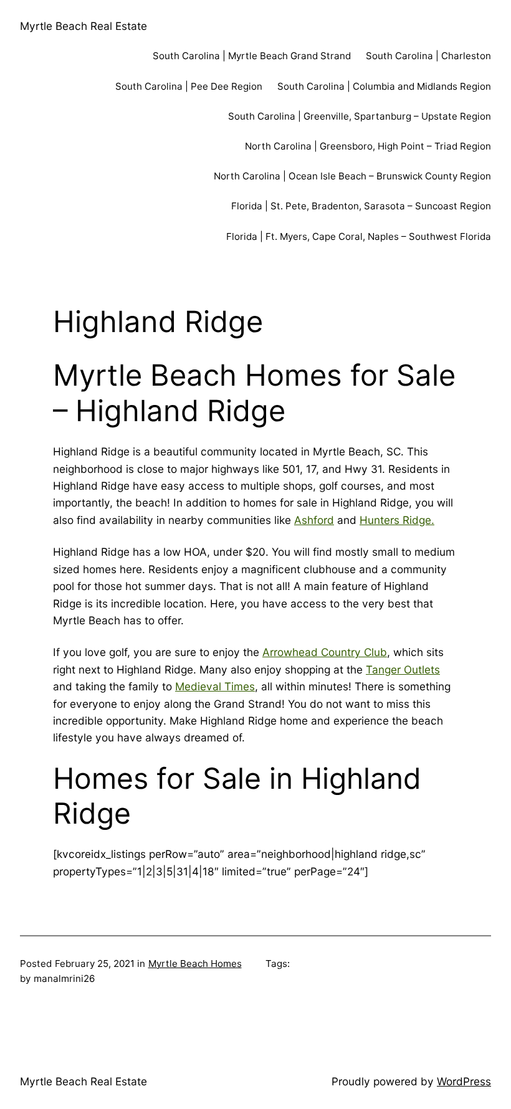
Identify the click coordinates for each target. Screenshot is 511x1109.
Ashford (314, 519)
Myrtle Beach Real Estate (83, 25)
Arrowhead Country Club (324, 652)
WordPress (464, 1081)
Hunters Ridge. (397, 519)
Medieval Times (215, 686)
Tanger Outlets (403, 669)
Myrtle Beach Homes (195, 963)
